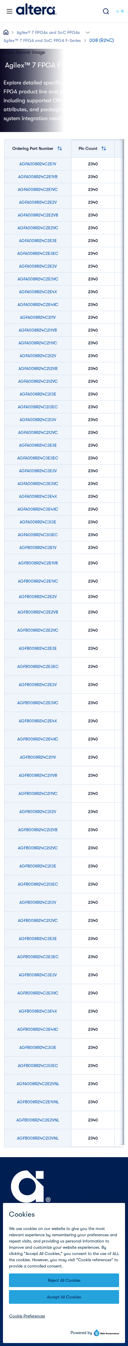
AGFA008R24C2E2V (38, 202)
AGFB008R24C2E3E (38, 648)
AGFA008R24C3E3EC (37, 458)
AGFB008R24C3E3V (38, 974)
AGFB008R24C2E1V (38, 547)
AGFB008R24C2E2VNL (37, 1120)
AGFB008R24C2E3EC (38, 666)
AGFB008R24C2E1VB (38, 563)
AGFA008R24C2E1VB (37, 176)
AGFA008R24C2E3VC (38, 279)
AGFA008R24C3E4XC (38, 509)
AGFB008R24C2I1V (38, 757)
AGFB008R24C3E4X (38, 1011)
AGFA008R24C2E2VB (38, 215)
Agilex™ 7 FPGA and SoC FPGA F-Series (42, 40)
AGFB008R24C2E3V (38, 684)
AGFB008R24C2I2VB (37, 829)
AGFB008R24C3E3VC (37, 993)
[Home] (36, 11)
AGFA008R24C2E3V (38, 266)
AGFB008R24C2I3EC (38, 884)
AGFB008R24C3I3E (37, 1047)
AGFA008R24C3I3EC (38, 534)
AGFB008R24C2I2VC (38, 847)
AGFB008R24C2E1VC (38, 581)
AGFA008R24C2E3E (38, 240)
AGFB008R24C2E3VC (37, 702)
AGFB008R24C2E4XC (37, 739)
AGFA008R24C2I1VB (38, 330)
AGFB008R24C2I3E (37, 866)
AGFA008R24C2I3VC (38, 432)
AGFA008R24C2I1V (38, 317)
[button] (87, 32)
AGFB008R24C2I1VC (37, 793)
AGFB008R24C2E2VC (37, 630)
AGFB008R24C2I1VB (38, 775)
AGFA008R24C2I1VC (37, 343)
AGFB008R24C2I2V (37, 811)
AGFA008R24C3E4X (38, 496)
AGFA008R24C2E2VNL (38, 1083)
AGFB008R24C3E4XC (37, 1029)
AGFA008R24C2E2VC (38, 227)
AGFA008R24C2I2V (38, 355)
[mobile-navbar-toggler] (9, 11)
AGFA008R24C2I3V (38, 419)
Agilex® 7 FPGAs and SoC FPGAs (48, 32)
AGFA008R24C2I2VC (38, 381)
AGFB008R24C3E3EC (38, 956)
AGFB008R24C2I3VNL (38, 1138)
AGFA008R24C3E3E (38, 445)
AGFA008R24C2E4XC (38, 304)
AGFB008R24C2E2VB (38, 612)
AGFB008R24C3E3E (38, 938)
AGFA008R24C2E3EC (37, 253)
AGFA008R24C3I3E (38, 522)
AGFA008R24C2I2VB (37, 368)
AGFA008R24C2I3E (38, 394)
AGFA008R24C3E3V (38, 470)
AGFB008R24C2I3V (37, 902)
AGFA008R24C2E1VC (38, 189)
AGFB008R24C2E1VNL (38, 1101)
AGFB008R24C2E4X (38, 721)
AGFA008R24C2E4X (38, 291)
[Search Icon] (106, 11)
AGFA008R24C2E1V (37, 163)
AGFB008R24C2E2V (38, 596)
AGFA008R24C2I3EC (38, 406)
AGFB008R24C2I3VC (38, 920)
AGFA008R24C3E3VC (38, 483)
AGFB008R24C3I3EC (38, 1065)
